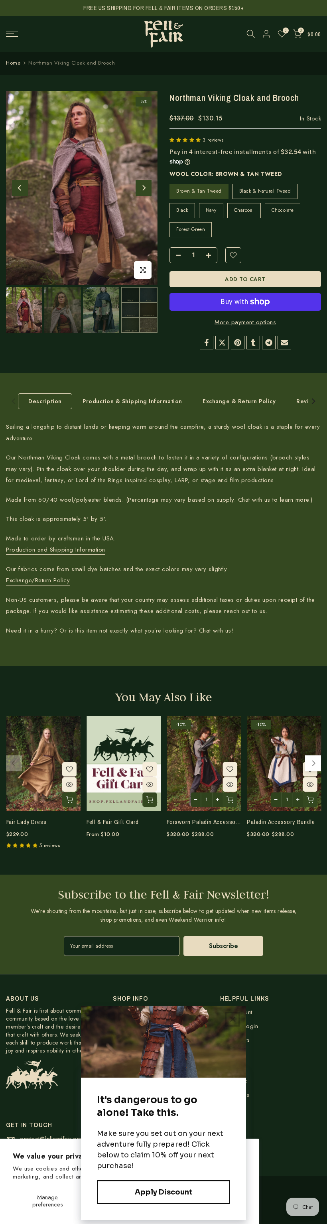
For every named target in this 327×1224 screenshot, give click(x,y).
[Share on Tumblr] (253, 342)
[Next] (144, 188)
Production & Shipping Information (132, 401)
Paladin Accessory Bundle (281, 822)
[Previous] (20, 188)
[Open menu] (54, 34)
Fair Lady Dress (26, 822)
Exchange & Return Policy (239, 401)
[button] (186, 140)
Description (45, 401)
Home (13, 63)
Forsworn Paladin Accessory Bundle (213, 822)
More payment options (245, 322)
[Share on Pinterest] (237, 342)
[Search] (250, 34)
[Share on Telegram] (269, 342)
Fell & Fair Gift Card (112, 822)
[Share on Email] (284, 342)
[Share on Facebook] (206, 342)
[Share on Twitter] (222, 342)
